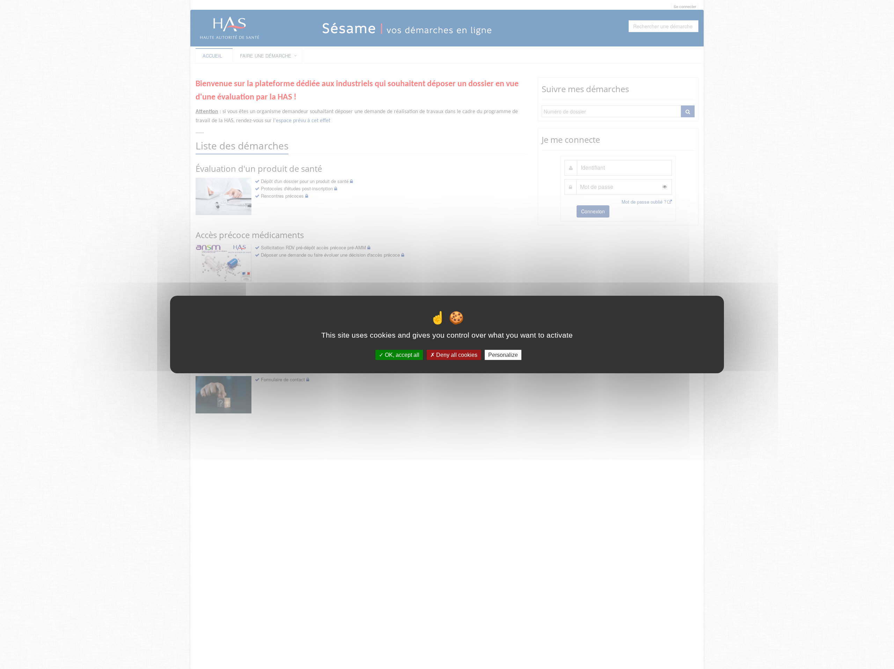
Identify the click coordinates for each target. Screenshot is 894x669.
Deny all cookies (456, 355)
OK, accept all (401, 355)
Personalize (503, 355)
